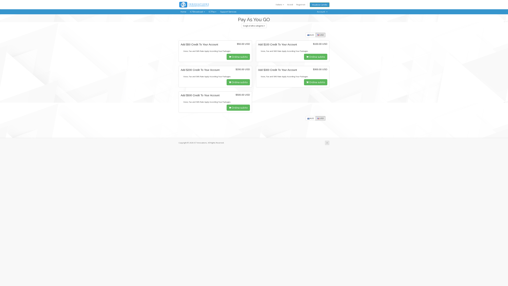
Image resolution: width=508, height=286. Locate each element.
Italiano (279, 4)
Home (183, 12)
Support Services (228, 12)
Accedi (290, 4)
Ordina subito (239, 56)
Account (321, 12)
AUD (311, 35)
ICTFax (212, 12)
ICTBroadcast (196, 12)
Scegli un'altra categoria (253, 25)
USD (321, 35)
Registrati (300, 4)
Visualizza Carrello (319, 4)
